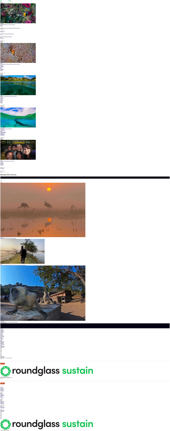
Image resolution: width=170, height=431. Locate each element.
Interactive (6, 36)
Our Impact (2, 163)
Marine (1, 101)
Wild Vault (10, 28)
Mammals (1, 69)
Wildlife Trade (2, 135)
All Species (2, 65)
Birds (1, 67)
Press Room (2, 164)
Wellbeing (14, 28)
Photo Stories (2, 38)
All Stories (1, 28)
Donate (2, 73)
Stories (1, 339)
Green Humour (2, 36)
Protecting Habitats (3, 132)
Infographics (2, 341)
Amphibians (2, 66)
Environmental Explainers (10, 33)
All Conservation (2, 130)
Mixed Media (10, 36)
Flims (1, 340)
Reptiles (1, 70)
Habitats (1, 394)
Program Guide (2, 346)
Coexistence (2, 133)
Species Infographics (3, 33)
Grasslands (1, 100)
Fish (1, 68)
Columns (19, 28)
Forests (1, 99)
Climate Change (2, 134)
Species (1, 334)
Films (1, 37)
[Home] (6, 1)
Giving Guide (2, 407)
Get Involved (2, 168)
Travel (4, 28)
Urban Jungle (7, 28)
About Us (1, 162)
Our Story (1, 329)
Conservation (2, 335)
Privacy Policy (2, 356)
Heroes (1, 131)
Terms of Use (2, 357)
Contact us (1, 331)
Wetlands (1, 102)
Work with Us (2, 389)
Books (16, 28)
